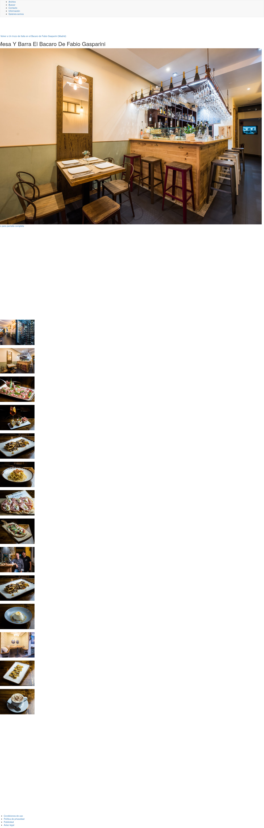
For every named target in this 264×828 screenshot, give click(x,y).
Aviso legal (9, 824)
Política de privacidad (14, 818)
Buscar (12, 4)
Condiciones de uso (13, 815)
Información (14, 10)
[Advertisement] (75, 27)
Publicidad (9, 821)
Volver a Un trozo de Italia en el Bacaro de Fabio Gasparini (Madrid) (33, 36)
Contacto (13, 7)
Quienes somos (16, 13)
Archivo (12, 1)
